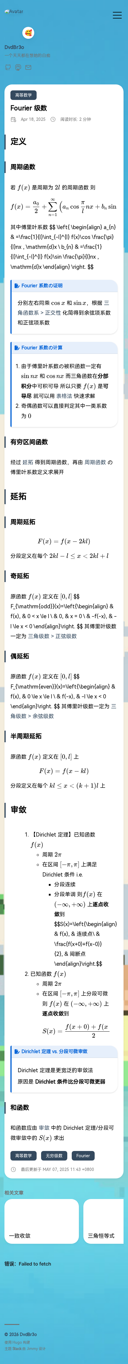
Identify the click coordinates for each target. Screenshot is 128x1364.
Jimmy (32, 1349)
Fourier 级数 (28, 108)
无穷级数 (54, 1155)
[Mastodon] (18, 69)
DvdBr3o (14, 47)
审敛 (44, 1128)
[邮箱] (28, 69)
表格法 (64, 396)
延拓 (28, 462)
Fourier (83, 1155)
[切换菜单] (117, 15)
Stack (17, 1349)
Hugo (17, 1342)
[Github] (8, 69)
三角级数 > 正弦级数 (52, 636)
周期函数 (95, 462)
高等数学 (23, 95)
